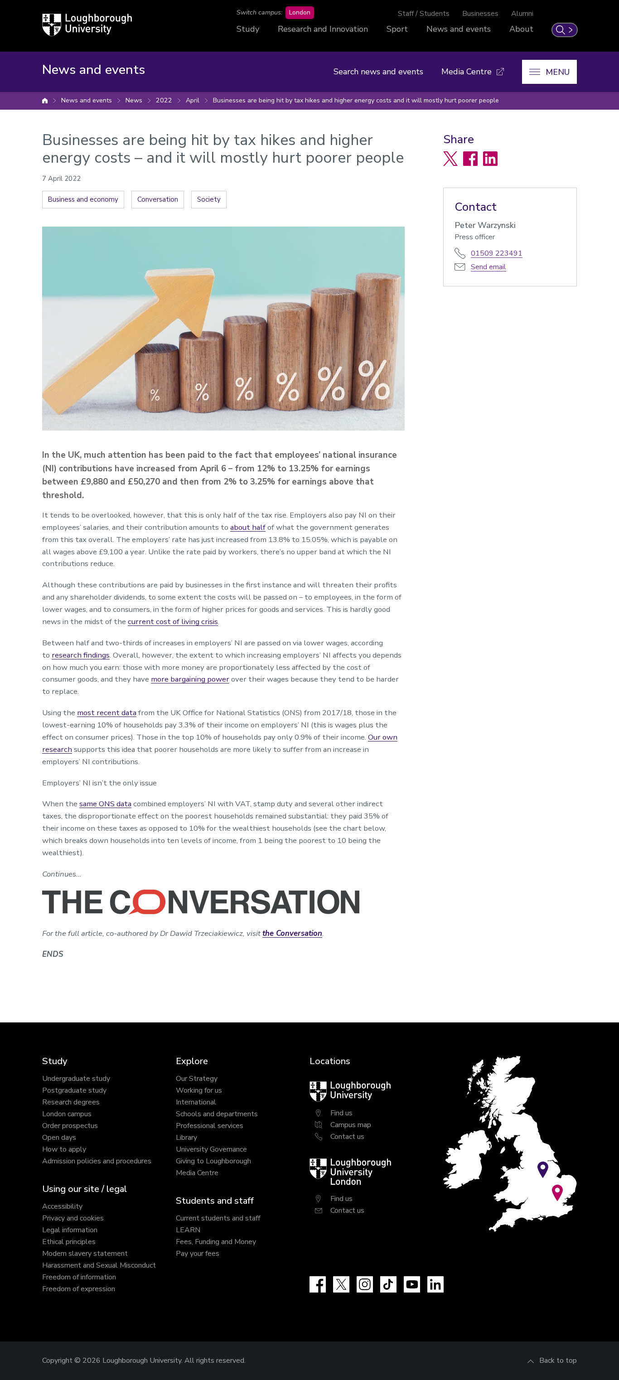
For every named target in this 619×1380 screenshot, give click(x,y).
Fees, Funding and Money (216, 1242)
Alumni (522, 14)
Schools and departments (217, 1114)
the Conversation (292, 933)
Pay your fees (197, 1254)
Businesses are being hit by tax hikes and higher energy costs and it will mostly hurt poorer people (356, 100)
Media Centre (197, 1173)
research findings (81, 655)
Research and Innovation (323, 29)
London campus (67, 1114)
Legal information (69, 1230)
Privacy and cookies (73, 1218)
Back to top (558, 1360)
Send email (488, 267)
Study (248, 29)
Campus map (350, 1125)
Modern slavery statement (85, 1254)
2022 (164, 100)
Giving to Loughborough (213, 1161)
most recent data (106, 712)
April (192, 100)
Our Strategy (197, 1079)
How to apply (64, 1149)
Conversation (157, 199)
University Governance (211, 1149)
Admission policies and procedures (96, 1161)
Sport (397, 29)
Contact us (347, 1137)
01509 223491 (496, 253)
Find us (341, 1113)
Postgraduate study (74, 1090)
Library (186, 1138)
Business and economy (83, 199)
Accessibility (62, 1206)
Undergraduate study (76, 1079)
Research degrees (71, 1102)
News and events (458, 29)
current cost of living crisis (173, 621)
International (196, 1102)
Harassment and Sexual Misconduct (99, 1265)
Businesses (480, 14)
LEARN (188, 1230)
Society (209, 199)
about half (248, 527)
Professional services (209, 1126)
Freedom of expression (78, 1289)
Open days (59, 1138)
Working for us (199, 1090)
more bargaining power (190, 679)
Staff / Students (424, 14)
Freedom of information (79, 1277)
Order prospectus (70, 1126)
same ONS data (105, 804)
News (134, 100)
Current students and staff (218, 1218)
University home (45, 100)
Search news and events (378, 71)
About (521, 29)
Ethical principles (69, 1242)
